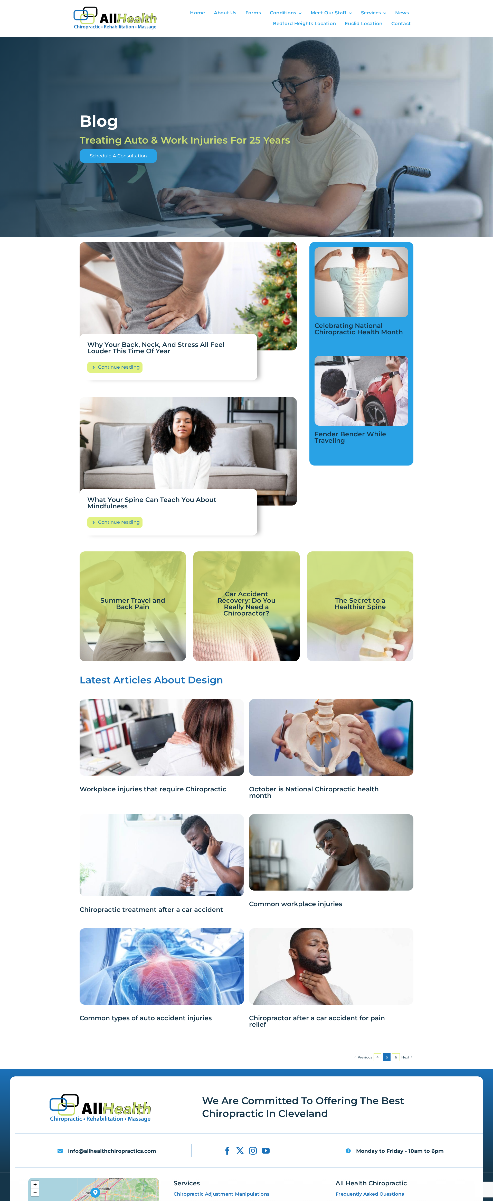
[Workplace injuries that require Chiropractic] (162, 704)
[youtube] (266, 1151)
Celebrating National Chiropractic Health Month (359, 329)
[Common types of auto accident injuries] (162, 933)
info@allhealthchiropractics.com (112, 1151)
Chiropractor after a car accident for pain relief (317, 1021)
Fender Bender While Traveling (350, 437)
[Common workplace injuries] (331, 819)
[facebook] (227, 1151)
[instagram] (253, 1151)
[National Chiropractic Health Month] (361, 249)
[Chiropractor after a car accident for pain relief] (331, 933)
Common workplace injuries (295, 904)
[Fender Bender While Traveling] (361, 358)
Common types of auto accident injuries (146, 1018)
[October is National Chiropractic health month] (331, 704)
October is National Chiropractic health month (314, 792)
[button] (95, 1193)
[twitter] (240, 1151)
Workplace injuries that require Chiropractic (153, 789)
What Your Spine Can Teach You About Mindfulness (151, 503)
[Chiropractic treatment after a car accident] (162, 819)
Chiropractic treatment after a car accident (151, 909)
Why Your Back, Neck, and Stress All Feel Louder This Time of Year (155, 348)
